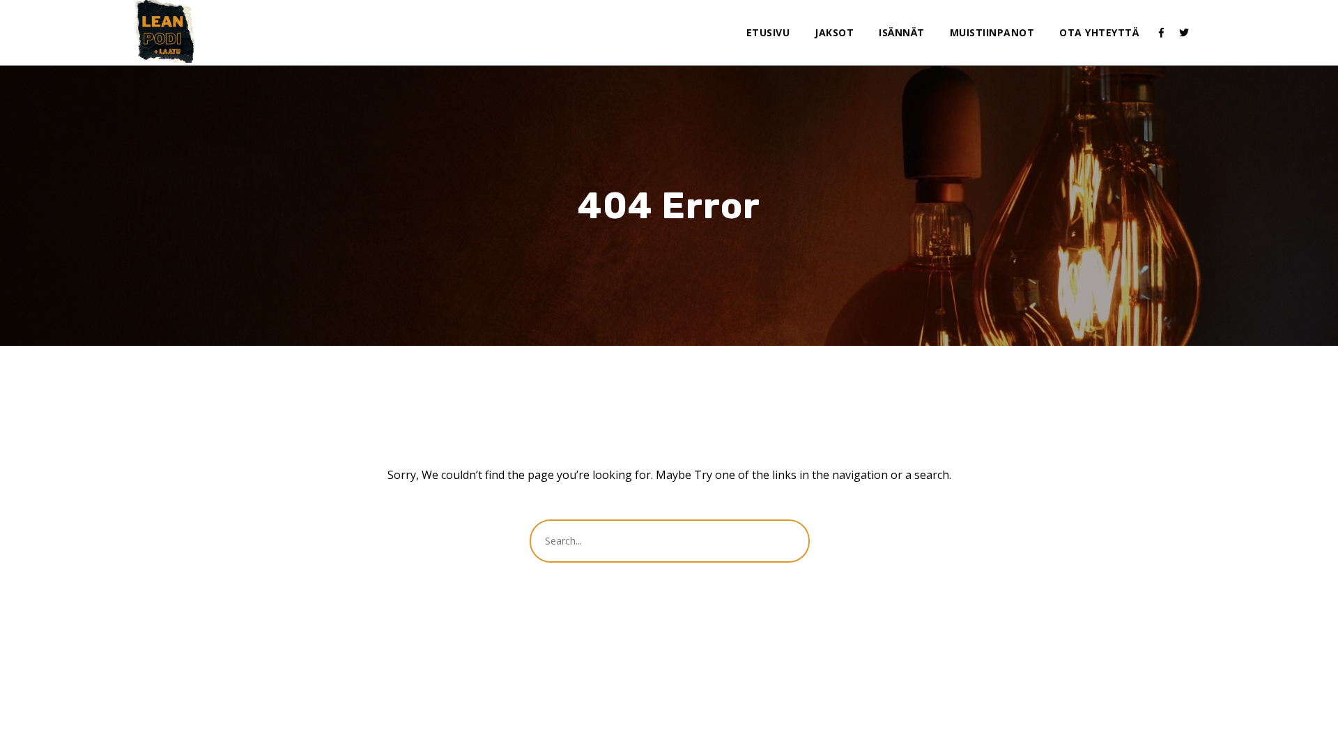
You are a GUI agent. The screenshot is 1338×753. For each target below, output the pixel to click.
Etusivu (768, 32)
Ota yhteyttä (1099, 32)
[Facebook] (1161, 33)
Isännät (902, 32)
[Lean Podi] (165, 31)
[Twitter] (1184, 33)
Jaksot (834, 32)
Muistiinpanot (992, 32)
